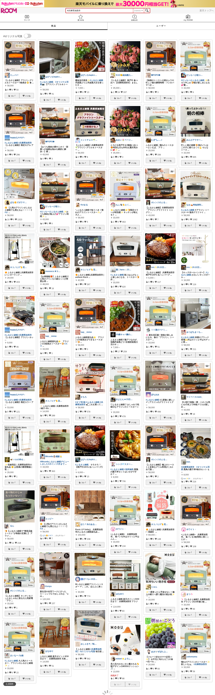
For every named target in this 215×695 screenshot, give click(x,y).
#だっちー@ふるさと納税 (51, 211)
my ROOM (188, 18)
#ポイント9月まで (56, 464)
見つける (81, 18)
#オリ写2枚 (80, 402)
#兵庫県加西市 (25, 143)
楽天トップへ (207, 10)
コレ (12, 96)
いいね (27, 96)
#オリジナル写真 (87, 651)
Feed (27, 18)
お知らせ (134, 18)
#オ (6, 212)
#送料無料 (129, 469)
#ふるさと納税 (11, 143)
